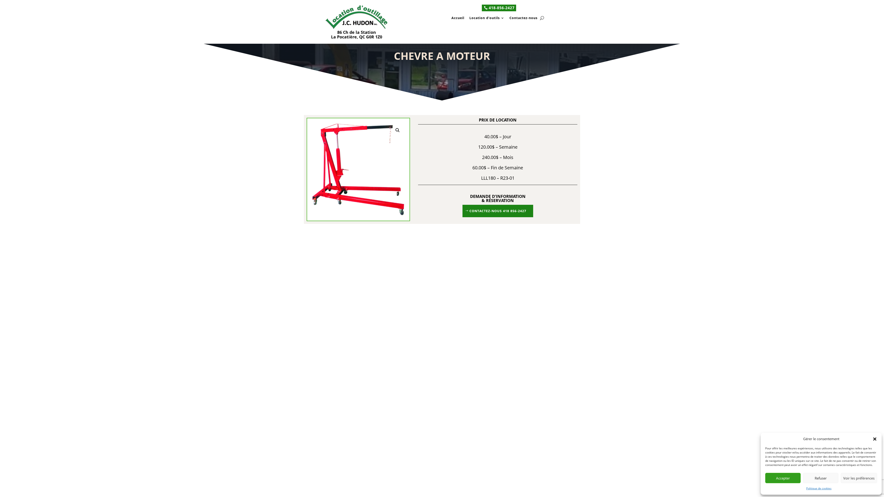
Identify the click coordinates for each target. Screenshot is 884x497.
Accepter (783, 478)
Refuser (821, 478)
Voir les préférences (859, 478)
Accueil (457, 18)
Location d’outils (484, 18)
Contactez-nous (523, 18)
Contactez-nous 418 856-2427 (497, 211)
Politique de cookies (819, 488)
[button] (874, 439)
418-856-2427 (502, 7)
